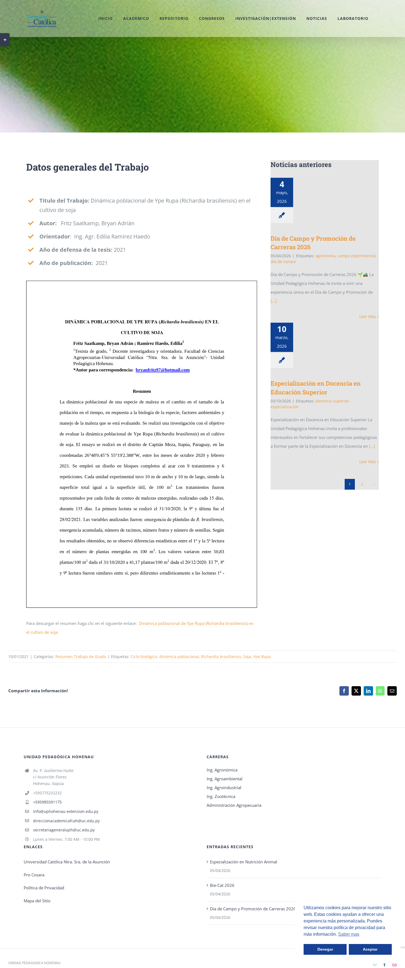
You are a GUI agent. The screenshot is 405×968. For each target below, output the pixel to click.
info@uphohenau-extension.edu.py (65, 811)
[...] (274, 301)
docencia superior (332, 401)
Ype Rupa (262, 656)
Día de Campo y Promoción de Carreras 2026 (253, 908)
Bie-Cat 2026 (222, 885)
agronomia (325, 255)
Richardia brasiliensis (221, 656)
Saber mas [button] (348, 934)
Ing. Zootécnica (221, 796)
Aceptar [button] (370, 949)
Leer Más (367, 316)
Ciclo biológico (144, 656)
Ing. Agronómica (222, 770)
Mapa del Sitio (37, 900)
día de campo (283, 261)
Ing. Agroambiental (224, 778)
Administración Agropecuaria (234, 805)
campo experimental (356, 255)
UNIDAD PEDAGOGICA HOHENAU (34, 963)
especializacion (285, 406)
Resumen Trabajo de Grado (80, 656)
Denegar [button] (325, 949)
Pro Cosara (34, 874)
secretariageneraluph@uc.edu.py (64, 829)
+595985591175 (47, 802)
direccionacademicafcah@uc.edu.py (66, 820)
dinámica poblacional (179, 656)
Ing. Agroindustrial (224, 787)
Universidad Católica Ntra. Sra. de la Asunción (67, 861)
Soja (247, 656)
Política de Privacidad (44, 887)
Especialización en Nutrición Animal (243, 861)
